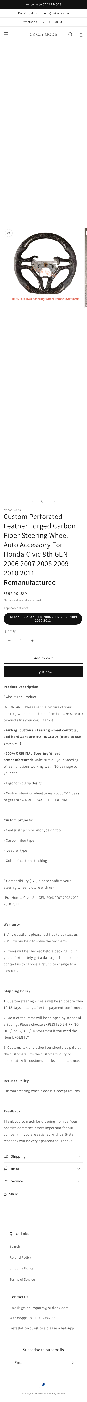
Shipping (9, 600)
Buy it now (43, 671)
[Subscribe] (71, 1362)
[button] (6, 34)
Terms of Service (22, 1279)
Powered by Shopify (54, 1393)
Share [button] (13, 1194)
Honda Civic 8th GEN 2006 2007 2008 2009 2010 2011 (43, 619)
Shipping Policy (22, 1268)
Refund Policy (20, 1257)
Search (15, 1246)
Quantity (10, 631)
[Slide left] (33, 501)
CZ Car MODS (37, 1393)
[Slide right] (54, 501)
